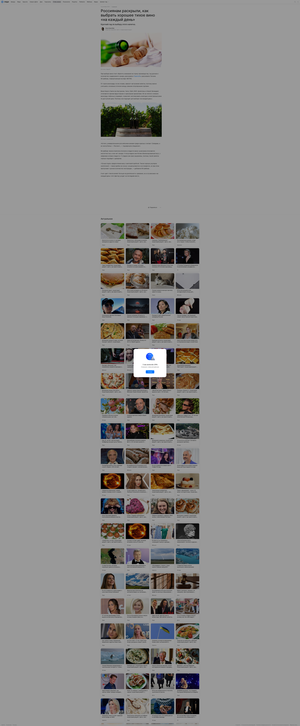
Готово (150, 372)
